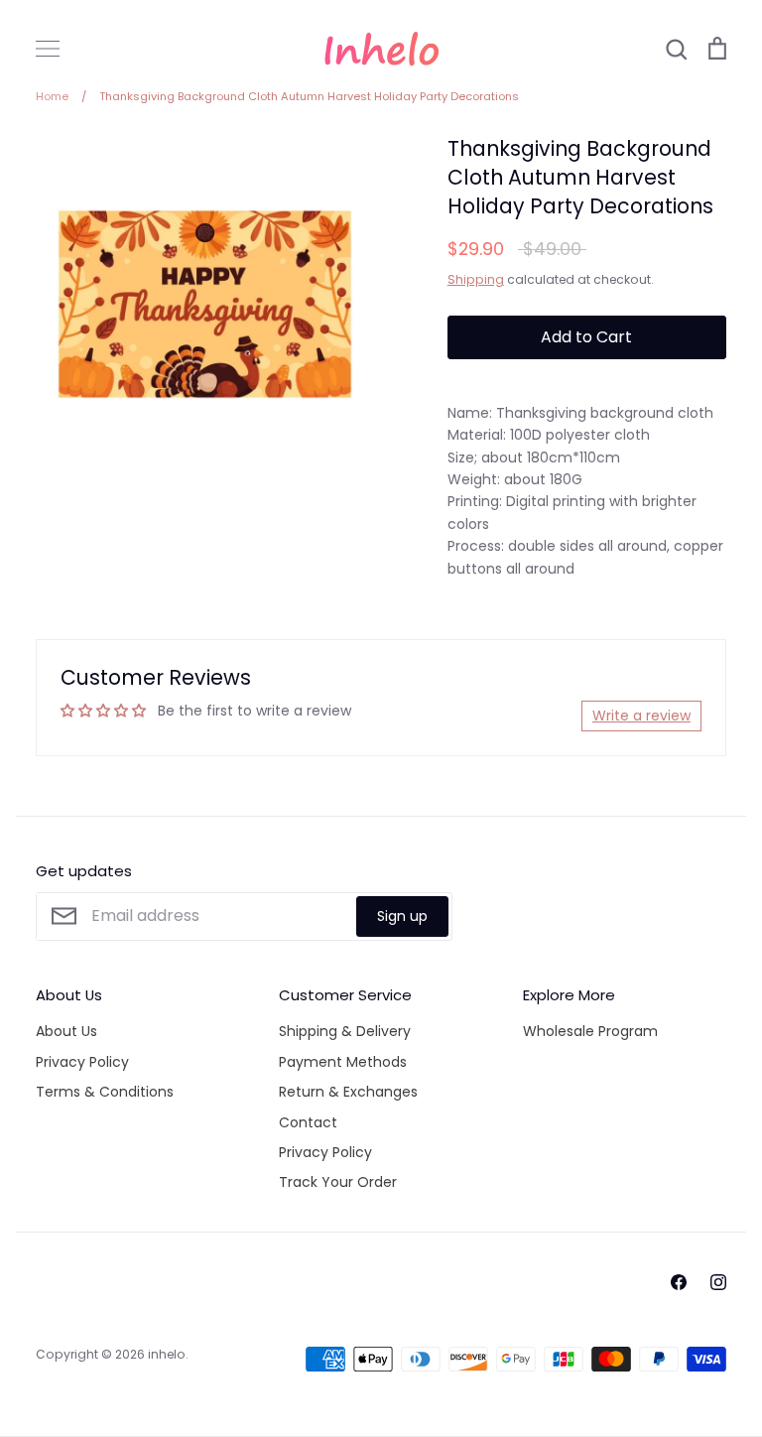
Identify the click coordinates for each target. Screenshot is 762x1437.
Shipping (475, 279)
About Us (66, 1031)
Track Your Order (338, 1182)
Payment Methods (343, 1062)
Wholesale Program (590, 1031)
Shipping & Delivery (345, 1031)
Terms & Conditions (105, 1092)
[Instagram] (718, 1282)
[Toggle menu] (47, 48)
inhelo (167, 1354)
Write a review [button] (641, 715)
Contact (308, 1122)
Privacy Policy (82, 1062)
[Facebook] (678, 1282)
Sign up (402, 916)
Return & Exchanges (348, 1092)
